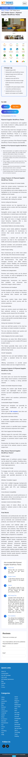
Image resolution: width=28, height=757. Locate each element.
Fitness (3, 726)
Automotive (4, 701)
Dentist (3, 715)
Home (2, 10)
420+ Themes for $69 (10, 111)
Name (4, 646)
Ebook (2, 716)
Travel (16, 734)
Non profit (17, 712)
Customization (4, 673)
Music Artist (17, 706)
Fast (2, 724)
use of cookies (22, 754)
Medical (16, 702)
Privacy (3, 687)
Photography (18, 718)
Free (2, 728)
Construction (4, 711)
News (16, 708)
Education (3, 720)
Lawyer (16, 698)
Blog (2, 681)
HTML (2, 734)
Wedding (17, 736)
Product (7, 10)
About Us (3, 671)
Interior (16, 696)
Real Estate (17, 724)
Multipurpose (18, 704)
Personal (17, 716)
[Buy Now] (16, 107)
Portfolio (17, 722)
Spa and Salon (18, 728)
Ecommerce (4, 718)
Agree (14, 756)
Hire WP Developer (6, 675)
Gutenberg (3, 730)
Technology (17, 732)
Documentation (5, 8)
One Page (17, 714)
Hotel (2, 732)
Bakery (3, 703)
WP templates (14, 411)
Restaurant (17, 726)
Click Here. (8, 116)
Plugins (16, 720)
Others (3, 697)
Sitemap (3, 683)
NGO (16, 710)
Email (4, 653)
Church (3, 709)
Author (2, 699)
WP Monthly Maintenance (7, 679)
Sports (16, 730)
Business (3, 707)
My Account (12, 8)
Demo (5, 106)
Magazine (17, 700)
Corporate (3, 713)
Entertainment (4, 722)
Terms (2, 685)
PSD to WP (4, 677)
